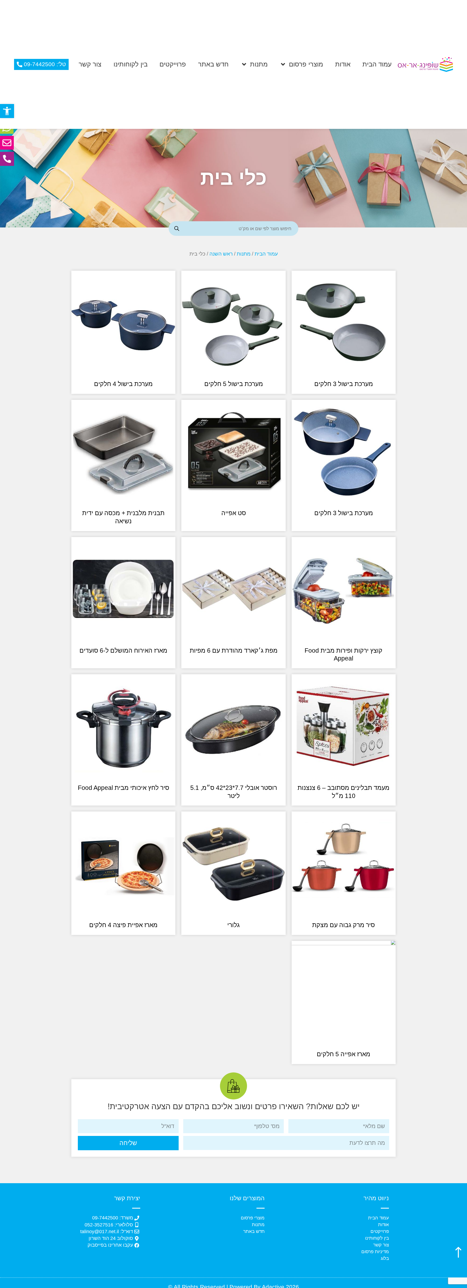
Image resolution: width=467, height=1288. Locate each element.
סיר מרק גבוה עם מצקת (343, 924)
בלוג (385, 1258)
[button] (7, 111)
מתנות (259, 64)
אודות (343, 64)
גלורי (233, 924)
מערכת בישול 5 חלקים (233, 383)
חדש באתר (213, 64)
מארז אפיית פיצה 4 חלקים (123, 924)
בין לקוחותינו (131, 64)
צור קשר (90, 64)
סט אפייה (233, 512)
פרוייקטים (172, 64)
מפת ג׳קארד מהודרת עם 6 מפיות (234, 650)
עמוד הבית (377, 64)
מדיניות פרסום (375, 1251)
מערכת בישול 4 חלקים (123, 383)
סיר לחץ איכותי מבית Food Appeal (123, 787)
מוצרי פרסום (306, 64)
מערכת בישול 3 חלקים (343, 383)
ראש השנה (221, 254)
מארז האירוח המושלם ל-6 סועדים (123, 650)
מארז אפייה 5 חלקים (343, 1054)
